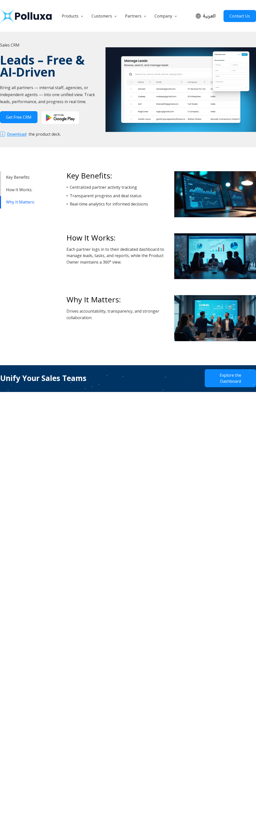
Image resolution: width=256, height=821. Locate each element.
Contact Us (240, 16)
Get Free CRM (19, 117)
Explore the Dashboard (230, 378)
